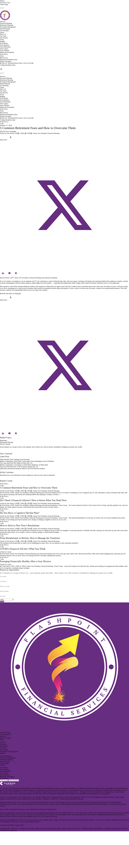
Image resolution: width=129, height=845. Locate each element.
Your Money (4, 43)
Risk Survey (4, 58)
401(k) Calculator (5, 61)
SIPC (48, 797)
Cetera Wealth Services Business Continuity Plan (41, 809)
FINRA (44, 797)
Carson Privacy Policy (7, 825)
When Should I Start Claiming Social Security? (15, 459)
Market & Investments (7, 52)
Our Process (4, 38)
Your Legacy (4, 49)
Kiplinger (18, 293)
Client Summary (13, 780)
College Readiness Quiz (7, 65)
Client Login (4, 4)
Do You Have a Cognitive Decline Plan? (19, 513)
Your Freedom (4, 50)
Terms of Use (19, 825)
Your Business (4, 45)
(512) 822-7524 (5, 3)
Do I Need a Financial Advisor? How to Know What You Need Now (33, 500)
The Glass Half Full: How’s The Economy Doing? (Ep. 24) (19, 467)
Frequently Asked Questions (9, 751)
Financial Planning (6, 23)
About (2, 32)
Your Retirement (5, 47)
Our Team (3, 36)
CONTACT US (5, 67)
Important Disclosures (17, 809)
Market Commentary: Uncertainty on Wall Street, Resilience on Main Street (24, 465)
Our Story (3, 744)
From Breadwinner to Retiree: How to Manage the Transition (30, 538)
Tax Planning (4, 30)
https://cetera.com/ (51, 816)
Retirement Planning (6, 25)
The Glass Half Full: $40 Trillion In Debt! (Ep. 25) (16, 463)
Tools (2, 56)
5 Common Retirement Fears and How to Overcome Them (28, 487)
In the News (4, 54)
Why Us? (3, 34)
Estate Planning (5, 29)
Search (2, 1)
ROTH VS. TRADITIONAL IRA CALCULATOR (16, 63)
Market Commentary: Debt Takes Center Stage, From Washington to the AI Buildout (27, 461)
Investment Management (8, 27)
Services (2, 21)
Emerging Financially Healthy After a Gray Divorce (25, 561)
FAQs (2, 39)
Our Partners (4, 750)
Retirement (3, 440)
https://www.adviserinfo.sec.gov (64, 820)
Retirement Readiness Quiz (8, 59)
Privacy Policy (5, 809)
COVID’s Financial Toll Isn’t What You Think (22, 549)
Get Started (3, 479)
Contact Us (3, 452)
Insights (2, 41)
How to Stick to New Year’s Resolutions (19, 525)
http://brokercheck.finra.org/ (86, 820)
